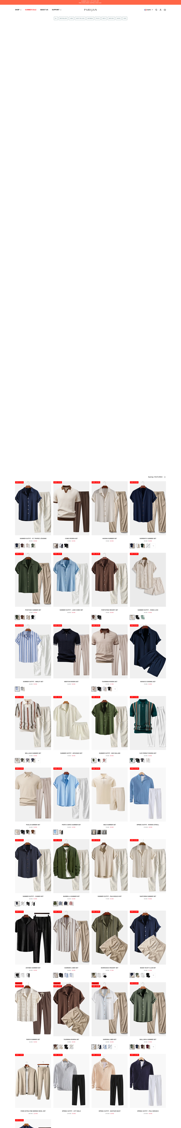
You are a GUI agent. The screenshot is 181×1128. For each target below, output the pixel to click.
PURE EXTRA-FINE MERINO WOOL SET (33, 1111)
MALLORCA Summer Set (148, 1039)
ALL (56, 18)
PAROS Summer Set (33, 1039)
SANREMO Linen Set (71, 968)
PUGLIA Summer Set (33, 824)
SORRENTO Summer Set (148, 538)
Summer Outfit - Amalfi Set (33, 681)
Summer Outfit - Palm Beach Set (110, 896)
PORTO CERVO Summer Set (71, 824)
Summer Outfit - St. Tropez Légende (33, 538)
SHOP (17, 10)
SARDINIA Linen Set (109, 1039)
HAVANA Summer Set (109, 538)
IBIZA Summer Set (109, 824)
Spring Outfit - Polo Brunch (148, 1111)
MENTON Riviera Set (71, 681)
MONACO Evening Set (148, 681)
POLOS (97, 18)
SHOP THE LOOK (80, 18)
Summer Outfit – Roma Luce (148, 610)
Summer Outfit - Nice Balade (109, 753)
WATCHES (111, 18)
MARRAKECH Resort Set (109, 968)
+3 (153, 975)
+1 (153, 545)
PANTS (104, 18)
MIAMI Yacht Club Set (148, 968)
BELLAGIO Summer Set (33, 753)
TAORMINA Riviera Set (109, 681)
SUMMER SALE (30, 10)
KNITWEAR (90, 18)
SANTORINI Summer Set (148, 896)
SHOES (118, 18)
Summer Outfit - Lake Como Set (71, 610)
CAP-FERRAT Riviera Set (147, 753)
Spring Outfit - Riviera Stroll (148, 824)
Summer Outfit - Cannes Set (33, 896)
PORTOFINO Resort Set (109, 610)
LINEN (71, 18)
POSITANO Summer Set (33, 610)
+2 (115, 689)
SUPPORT (55, 10)
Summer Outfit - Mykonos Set (71, 753)
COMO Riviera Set (71, 538)
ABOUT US (44, 10)
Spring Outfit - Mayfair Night (110, 1111)
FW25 (124, 18)
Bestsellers (63, 18)
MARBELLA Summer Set (71, 896)
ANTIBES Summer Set (33, 968)
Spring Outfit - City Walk (71, 1111)
